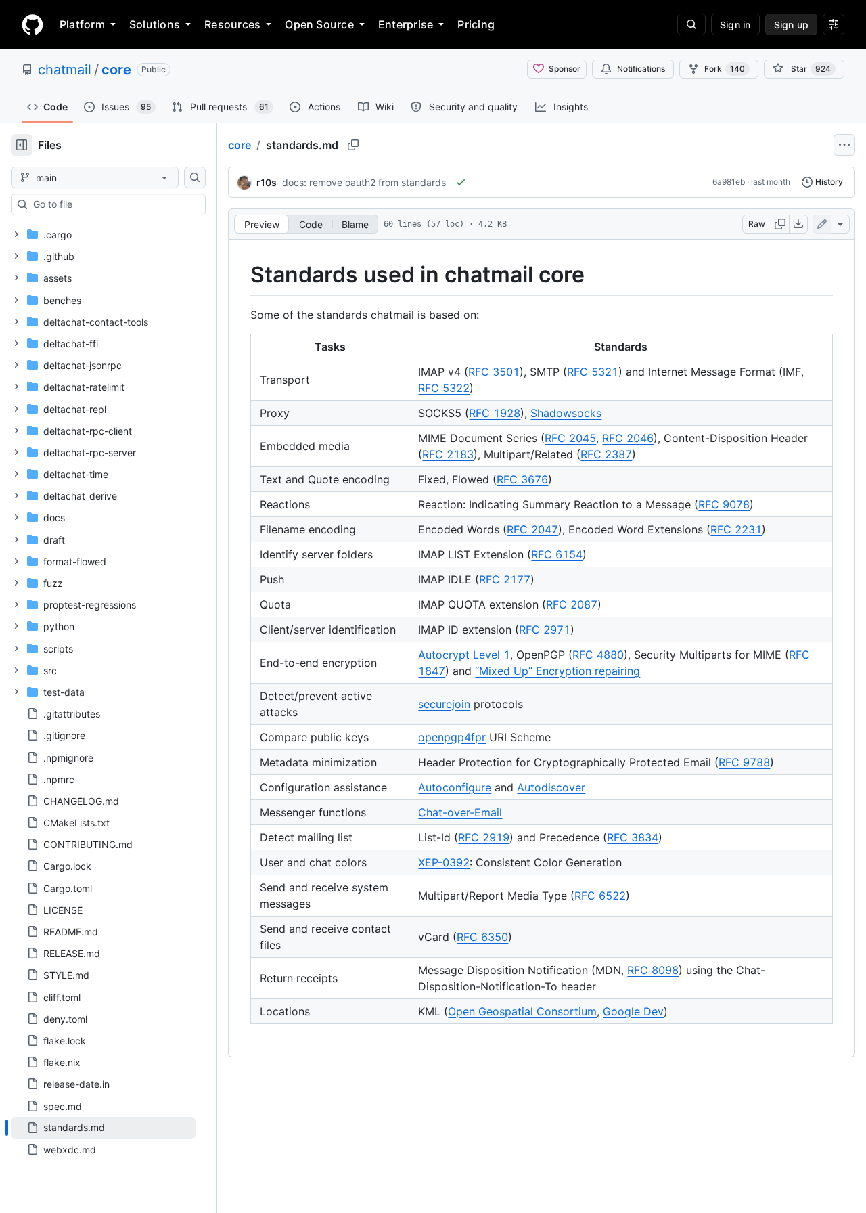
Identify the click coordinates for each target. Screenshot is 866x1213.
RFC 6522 (600, 895)
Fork (724, 69)
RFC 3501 (494, 371)
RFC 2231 (736, 529)
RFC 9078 (724, 504)
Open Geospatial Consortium (522, 1011)
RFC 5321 (592, 371)
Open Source (319, 24)
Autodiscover (551, 787)
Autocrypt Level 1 (464, 654)
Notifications (641, 69)
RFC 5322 (444, 388)
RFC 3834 (632, 837)
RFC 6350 (482, 937)
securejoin (444, 704)
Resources (232, 24)
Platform (82, 24)
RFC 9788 (744, 762)
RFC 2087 (571, 604)
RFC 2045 (570, 438)
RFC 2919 (483, 837)
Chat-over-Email (460, 812)
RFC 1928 (494, 413)
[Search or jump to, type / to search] (691, 24)
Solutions (154, 24)
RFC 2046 (628, 438)
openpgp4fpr (452, 737)
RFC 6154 (557, 554)
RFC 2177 (504, 579)
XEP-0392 (444, 862)
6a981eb (728, 182)
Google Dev (633, 1011)
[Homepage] (32, 24)
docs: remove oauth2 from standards (364, 182)
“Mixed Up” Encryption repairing (557, 671)
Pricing (476, 24)
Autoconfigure (454, 787)
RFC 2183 (448, 454)
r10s (266, 182)
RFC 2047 (532, 529)
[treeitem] (103, 1128)
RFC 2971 (544, 629)
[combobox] (113, 204)
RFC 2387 (606, 454)
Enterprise (405, 24)
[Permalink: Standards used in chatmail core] (240, 274)
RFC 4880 (598, 654)
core (116, 70)
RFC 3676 (522, 479)
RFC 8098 (653, 970)
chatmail (64, 70)
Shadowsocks (565, 413)
